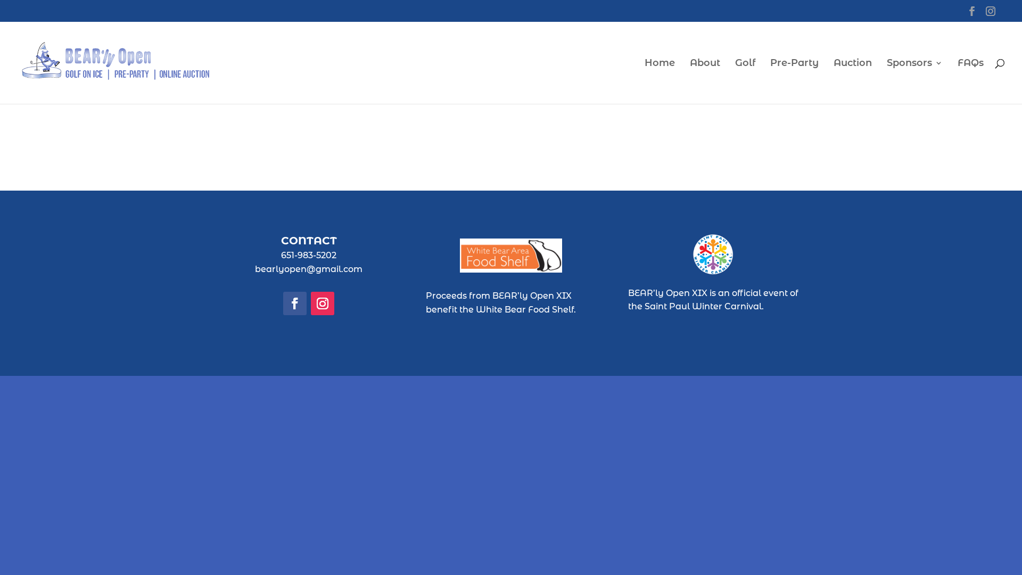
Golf (745, 64)
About (705, 64)
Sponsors (909, 64)
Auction (853, 64)
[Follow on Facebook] (295, 303)
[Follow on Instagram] (322, 303)
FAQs (971, 64)
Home (660, 64)
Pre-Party (794, 64)
